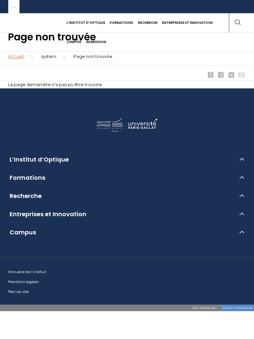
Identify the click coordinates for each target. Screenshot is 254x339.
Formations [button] (121, 22)
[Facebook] (221, 75)
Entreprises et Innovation (48, 214)
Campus (23, 232)
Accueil (16, 56)
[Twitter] (211, 75)
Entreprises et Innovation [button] (187, 22)
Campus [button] (73, 41)
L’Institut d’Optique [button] (85, 22)
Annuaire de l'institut (27, 271)
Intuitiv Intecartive (237, 308)
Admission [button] (96, 41)
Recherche (26, 196)
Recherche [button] (147, 22)
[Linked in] (231, 75)
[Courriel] (241, 75)
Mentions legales (23, 281)
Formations (27, 177)
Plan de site (18, 291)
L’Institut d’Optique (39, 159)
